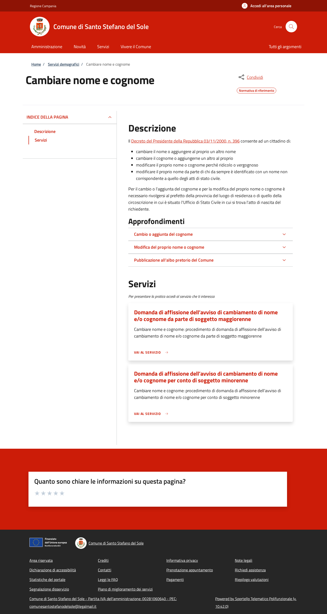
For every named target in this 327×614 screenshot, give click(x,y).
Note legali (243, 560)
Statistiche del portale (47, 579)
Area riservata (41, 560)
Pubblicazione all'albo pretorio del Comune (174, 260)
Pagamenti (175, 579)
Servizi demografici (63, 64)
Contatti (104, 570)
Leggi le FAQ (108, 579)
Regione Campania (43, 5)
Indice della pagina (47, 117)
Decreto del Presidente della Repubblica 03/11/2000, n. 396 (185, 141)
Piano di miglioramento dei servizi (125, 589)
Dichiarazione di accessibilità (52, 570)
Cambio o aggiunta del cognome (163, 234)
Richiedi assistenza (250, 570)
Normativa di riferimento (256, 90)
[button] (266, 5)
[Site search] (291, 26)
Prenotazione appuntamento (189, 570)
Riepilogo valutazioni (252, 579)
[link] (152, 352)
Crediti (103, 560)
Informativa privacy (182, 560)
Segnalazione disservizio (49, 589)
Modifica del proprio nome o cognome (169, 247)
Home (36, 64)
